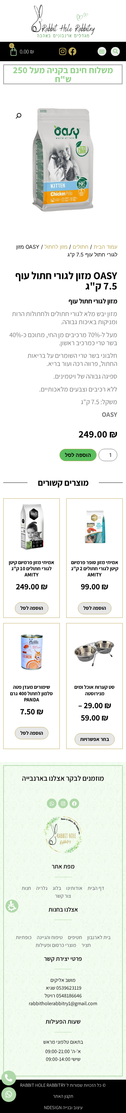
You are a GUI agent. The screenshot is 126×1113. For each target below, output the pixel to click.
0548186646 (69, 995)
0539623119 (68, 987)
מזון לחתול (56, 247)
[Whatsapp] (52, 803)
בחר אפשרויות (94, 739)
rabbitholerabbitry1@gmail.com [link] (63, 1003)
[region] (63, 253)
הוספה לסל (78, 455)
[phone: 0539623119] (8, 1078)
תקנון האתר (63, 1096)
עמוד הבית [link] (105, 247)
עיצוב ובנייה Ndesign (63, 1107)
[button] (11, 906)
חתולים (81, 247)
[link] (63, 22)
